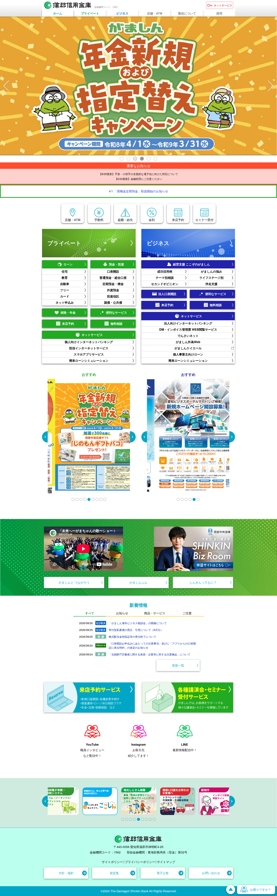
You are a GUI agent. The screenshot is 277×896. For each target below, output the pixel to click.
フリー (64, 290)
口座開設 (113, 271)
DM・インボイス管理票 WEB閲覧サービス (188, 329)
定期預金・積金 (113, 284)
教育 (65, 277)
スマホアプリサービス (89, 354)
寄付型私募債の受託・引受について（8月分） (136, 630)
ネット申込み (65, 302)
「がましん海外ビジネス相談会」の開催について (138, 623)
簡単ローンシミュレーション (88, 360)
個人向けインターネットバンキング (89, 342)
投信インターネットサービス (88, 348)
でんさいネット (188, 335)
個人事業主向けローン (188, 354)
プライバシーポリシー (140, 861)
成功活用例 (164, 271)
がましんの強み (211, 271)
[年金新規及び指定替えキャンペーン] (138, 86)
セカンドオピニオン (164, 284)
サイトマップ (166, 861)
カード (64, 296)
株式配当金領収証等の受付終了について (132, 636)
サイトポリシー (112, 861)
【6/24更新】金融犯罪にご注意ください (138, 179)
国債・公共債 (113, 302)
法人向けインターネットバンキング (188, 323)
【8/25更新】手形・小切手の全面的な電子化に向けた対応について (138, 174)
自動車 (64, 284)
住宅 (65, 271)
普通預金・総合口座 (113, 277)
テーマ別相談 (165, 277)
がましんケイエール (188, 348)
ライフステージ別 (211, 277)
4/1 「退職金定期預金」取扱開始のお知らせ (138, 191)
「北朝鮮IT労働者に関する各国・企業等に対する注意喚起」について (149, 654)
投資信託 (113, 296)
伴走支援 (211, 284)
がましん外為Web (188, 342)
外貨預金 (113, 290)
